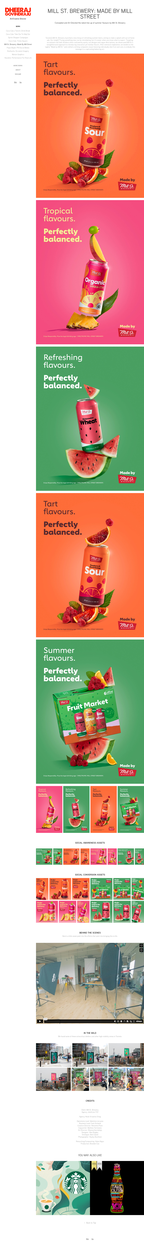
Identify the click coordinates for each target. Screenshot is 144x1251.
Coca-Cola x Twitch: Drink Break (18, 31)
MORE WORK (18, 65)
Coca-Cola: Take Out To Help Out (18, 34)
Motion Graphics (18, 54)
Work (18, 26)
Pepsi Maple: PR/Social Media (18, 48)
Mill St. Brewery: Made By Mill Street (18, 44)
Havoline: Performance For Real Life (18, 58)
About (18, 70)
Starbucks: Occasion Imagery (18, 51)
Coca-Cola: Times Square (18, 41)
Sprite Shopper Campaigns (18, 37)
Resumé (18, 74)
